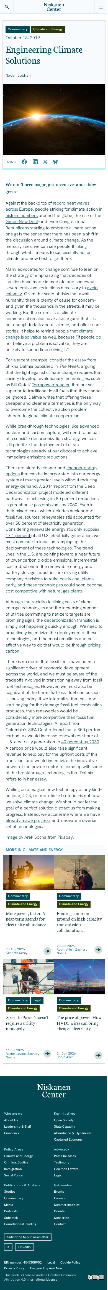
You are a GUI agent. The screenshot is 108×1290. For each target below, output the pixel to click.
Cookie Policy (70, 1262)
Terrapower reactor (51, 385)
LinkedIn (24, 1247)
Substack (11, 1218)
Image (11, 837)
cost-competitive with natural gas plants (44, 591)
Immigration (13, 1169)
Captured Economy (68, 1139)
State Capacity (64, 1126)
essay (80, 360)
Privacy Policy (14, 1268)
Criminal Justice (16, 1162)
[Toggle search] (7, 7)
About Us (11, 1120)
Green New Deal (22, 221)
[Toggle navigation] (101, 7)
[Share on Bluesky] (55, 162)
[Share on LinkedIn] (35, 161)
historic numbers (22, 215)
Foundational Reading (20, 1224)
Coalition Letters (66, 1169)
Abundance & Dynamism (72, 1133)
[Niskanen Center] (54, 7)
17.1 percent (18, 535)
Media (8, 1205)
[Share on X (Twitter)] (45, 162)
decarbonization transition (69, 620)
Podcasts (11, 1211)
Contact (60, 1224)
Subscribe (61, 1218)
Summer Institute (66, 1205)
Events (59, 1191)
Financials (11, 1133)
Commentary (13, 1198)
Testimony (61, 1162)
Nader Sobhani (19, 75)
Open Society (64, 1120)
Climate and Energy (18, 1156)
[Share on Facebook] (24, 161)
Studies (9, 1191)
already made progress (28, 820)
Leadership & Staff (17, 1126)
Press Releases (65, 1156)
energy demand (21, 486)
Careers (60, 1198)
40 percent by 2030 (80, 742)
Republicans (17, 228)
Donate (59, 1211)
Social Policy (13, 1175)
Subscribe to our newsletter (27, 1237)
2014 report (54, 486)
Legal (57, 1175)
